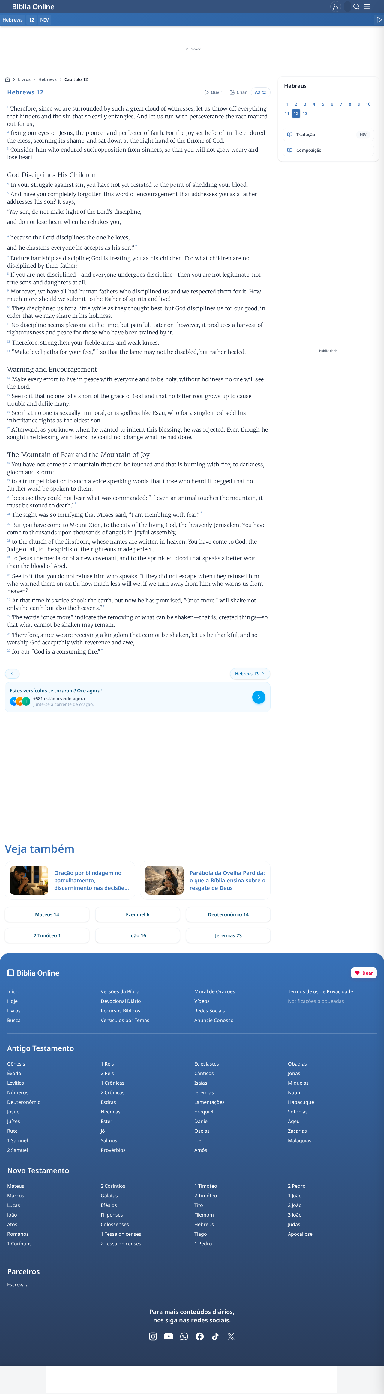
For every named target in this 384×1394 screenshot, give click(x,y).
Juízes (13, 1121)
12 (31, 19)
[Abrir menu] (366, 6)
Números (17, 1092)
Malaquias (299, 1140)
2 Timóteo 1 (47, 935)
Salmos (109, 1140)
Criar (242, 92)
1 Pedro (203, 1243)
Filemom (204, 1214)
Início (13, 991)
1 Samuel (17, 1140)
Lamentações (209, 1102)
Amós (200, 1150)
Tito (198, 1205)
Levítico (15, 1083)
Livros (24, 79)
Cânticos (204, 1073)
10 (368, 104)
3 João (295, 1214)
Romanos (18, 1234)
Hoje (12, 1001)
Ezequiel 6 (137, 914)
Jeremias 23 (228, 935)
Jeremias (204, 1092)
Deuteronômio (24, 1102)
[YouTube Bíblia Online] (168, 1336)
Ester (106, 1121)
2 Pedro (297, 1186)
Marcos (15, 1195)
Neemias (111, 1111)
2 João (295, 1205)
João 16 (137, 935)
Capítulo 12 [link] (76, 79)
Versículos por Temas (125, 1020)
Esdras (108, 1102)
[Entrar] (335, 6)
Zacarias (297, 1131)
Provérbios (113, 1150)
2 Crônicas (112, 1092)
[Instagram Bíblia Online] (153, 1336)
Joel (198, 1140)
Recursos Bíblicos (120, 1010)
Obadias (297, 1063)
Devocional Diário (121, 1001)
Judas (294, 1224)
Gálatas (109, 1195)
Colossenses (115, 1224)
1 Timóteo (205, 1186)
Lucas (13, 1205)
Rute (12, 1131)
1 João (295, 1195)
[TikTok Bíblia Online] (215, 1336)
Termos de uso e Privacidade (320, 991)
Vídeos (202, 1001)
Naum (295, 1092)
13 (305, 113)
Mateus (15, 1186)
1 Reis (107, 1063)
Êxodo (14, 1073)
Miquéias (298, 1083)
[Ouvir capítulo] (379, 20)
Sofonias (298, 1111)
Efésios (109, 1205)
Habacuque (301, 1102)
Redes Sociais (209, 1010)
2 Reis (107, 1073)
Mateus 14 (47, 914)
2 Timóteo (205, 1195)
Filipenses (112, 1214)
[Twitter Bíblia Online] (231, 1336)
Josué (13, 1111)
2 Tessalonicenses (121, 1243)
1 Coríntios (19, 1243)
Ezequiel (203, 1111)
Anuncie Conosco (214, 1020)
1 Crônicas (112, 1083)
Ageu (294, 1121)
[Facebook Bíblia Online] (200, 1336)
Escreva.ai (18, 1284)
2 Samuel (17, 1150)
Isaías (200, 1083)
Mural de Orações (214, 991)
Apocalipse (300, 1234)
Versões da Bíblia (120, 991)
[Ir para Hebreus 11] (12, 674)
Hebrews (47, 79)
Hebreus (204, 1224)
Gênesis (16, 1063)
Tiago (200, 1234)
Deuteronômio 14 (228, 914)
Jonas (294, 1073)
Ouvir (216, 92)
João (12, 1214)
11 (287, 113)
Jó (103, 1131)
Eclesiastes (206, 1063)
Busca (14, 1020)
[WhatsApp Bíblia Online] (184, 1336)
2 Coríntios (113, 1186)
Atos (12, 1224)
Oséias (202, 1131)
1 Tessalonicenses (121, 1234)
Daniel (201, 1121)
